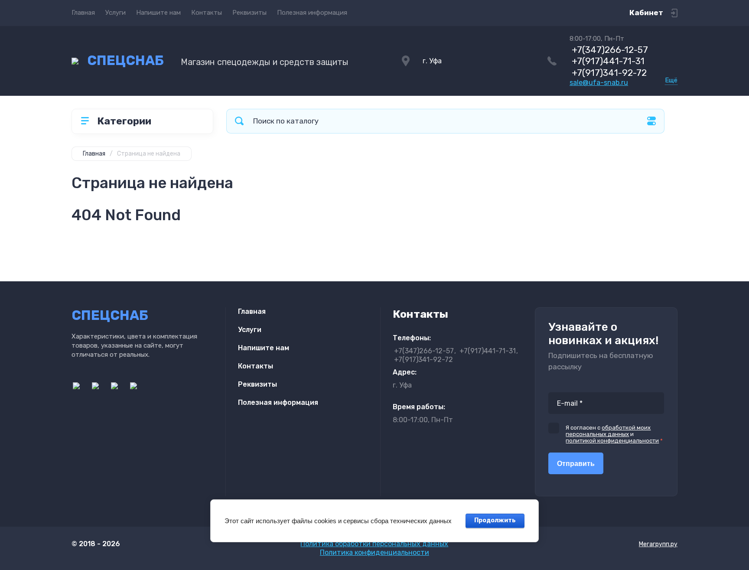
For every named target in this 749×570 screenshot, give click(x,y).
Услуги (115, 12)
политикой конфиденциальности (612, 440)
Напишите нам (158, 12)
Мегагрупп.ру (658, 544)
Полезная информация (312, 12)
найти (239, 121)
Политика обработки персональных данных (374, 544)
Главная (83, 12)
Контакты (206, 12)
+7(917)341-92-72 (609, 72)
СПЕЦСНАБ (125, 60)
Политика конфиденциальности (374, 552)
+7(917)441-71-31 (608, 60)
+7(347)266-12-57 (610, 49)
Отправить (576, 463)
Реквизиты (249, 12)
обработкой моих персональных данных (608, 430)
